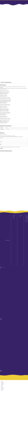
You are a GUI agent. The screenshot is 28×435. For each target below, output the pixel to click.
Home (2, 381)
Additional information (8, 82)
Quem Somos (26, 215)
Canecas (14, 216)
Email (1, 144)
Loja (19, 216)
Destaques (2, 387)
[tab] (2, 82)
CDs (13, 217)
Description (2, 82)
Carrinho (19, 218)
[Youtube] (7, 240)
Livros (2, 383)
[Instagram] (5, 240)
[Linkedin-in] (9, 240)
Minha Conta (20, 217)
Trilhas (13, 218)
